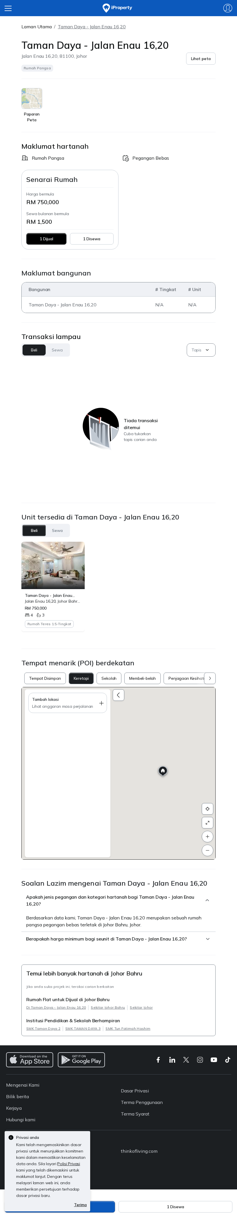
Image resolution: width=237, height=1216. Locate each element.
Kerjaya (14, 1108)
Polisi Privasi (68, 1163)
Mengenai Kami (22, 1085)
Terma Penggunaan (142, 1102)
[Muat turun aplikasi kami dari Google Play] (81, 1059)
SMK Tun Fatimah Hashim (127, 1028)
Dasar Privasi (135, 1091)
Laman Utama (36, 26)
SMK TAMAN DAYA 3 (83, 1028)
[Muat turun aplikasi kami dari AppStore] (29, 1059)
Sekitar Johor (141, 1007)
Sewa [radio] (57, 530)
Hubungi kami (20, 1119)
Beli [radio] (34, 530)
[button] (201, 59)
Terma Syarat (135, 1114)
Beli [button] (34, 350)
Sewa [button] (57, 350)
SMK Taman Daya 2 (43, 1028)
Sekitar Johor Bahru (108, 1007)
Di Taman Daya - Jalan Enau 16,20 (56, 1007)
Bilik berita (17, 1096)
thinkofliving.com (139, 1151)
